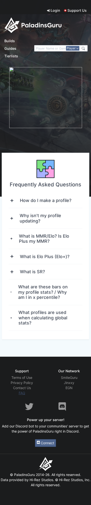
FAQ (22, 393)
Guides (10, 48)
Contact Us (22, 388)
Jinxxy (69, 383)
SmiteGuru (69, 377)
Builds (9, 41)
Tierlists (11, 56)
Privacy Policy (22, 383)
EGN (69, 388)
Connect (47, 443)
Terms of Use (21, 377)
